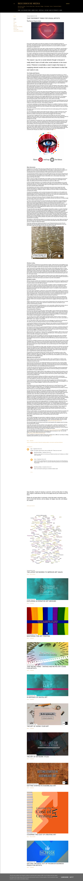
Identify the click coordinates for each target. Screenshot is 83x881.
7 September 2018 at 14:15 (46, 452)
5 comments (32, 758)
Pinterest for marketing (17, 26)
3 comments (32, 670)
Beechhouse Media (38, 452)
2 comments (32, 638)
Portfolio (41, 10)
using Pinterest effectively (58, 442)
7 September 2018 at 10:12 (37, 448)
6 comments (32, 603)
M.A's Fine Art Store (26, 10)
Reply (32, 472)
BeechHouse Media (29, 3)
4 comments (32, 787)
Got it (72, 877)
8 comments (32, 699)
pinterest (15, 25)
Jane (31, 448)
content (14, 22)
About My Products (54, 10)
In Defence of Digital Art (37, 697)
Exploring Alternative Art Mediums (41, 601)
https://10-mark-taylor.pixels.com (55, 420)
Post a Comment (32, 574)
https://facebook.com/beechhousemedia (52, 429)
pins (14, 23)
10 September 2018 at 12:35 (41, 459)
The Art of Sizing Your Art (38, 726)
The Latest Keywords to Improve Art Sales (45, 572)
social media (15, 29)
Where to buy (34, 10)
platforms (15, 28)
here (54, 129)
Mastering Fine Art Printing (38, 636)
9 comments (32, 867)
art (14, 20)
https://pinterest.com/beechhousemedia (36, 433)
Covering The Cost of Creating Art (41, 834)
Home (19, 10)
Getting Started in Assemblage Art (41, 786)
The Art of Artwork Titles (38, 757)
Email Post (31, 440)
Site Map (46, 10)
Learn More (64, 877)
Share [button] (14, 16)
